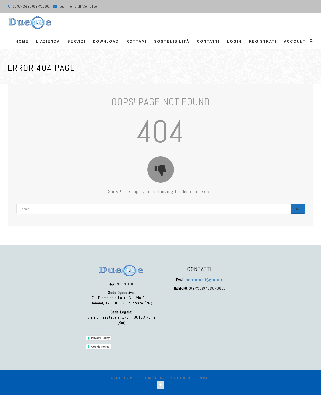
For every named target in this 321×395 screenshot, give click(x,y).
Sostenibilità (171, 41)
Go (298, 209)
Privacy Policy (100, 338)
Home (22, 41)
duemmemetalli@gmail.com (79, 6)
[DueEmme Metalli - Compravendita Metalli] (30, 22)
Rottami (136, 41)
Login (234, 41)
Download (106, 41)
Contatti (208, 41)
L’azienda (48, 41)
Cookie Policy (100, 346)
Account (295, 41)
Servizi (76, 41)
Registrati (262, 41)
